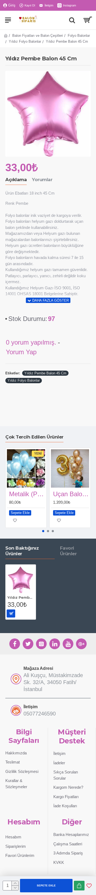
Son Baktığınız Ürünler (22, 550)
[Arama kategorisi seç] (72, 20)
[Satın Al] (79, 885)
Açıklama (16, 179)
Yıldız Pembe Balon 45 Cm (45, 373)
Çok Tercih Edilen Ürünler (34, 437)
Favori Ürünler (68, 550)
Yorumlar (42, 179)
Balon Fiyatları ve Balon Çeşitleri (37, 36)
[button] (43, 531)
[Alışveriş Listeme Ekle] (89, 885)
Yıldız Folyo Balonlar (25, 41)
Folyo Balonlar (79, 36)
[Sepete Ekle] (11, 613)
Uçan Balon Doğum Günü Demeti (71, 494)
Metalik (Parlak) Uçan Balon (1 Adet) (27, 494)
